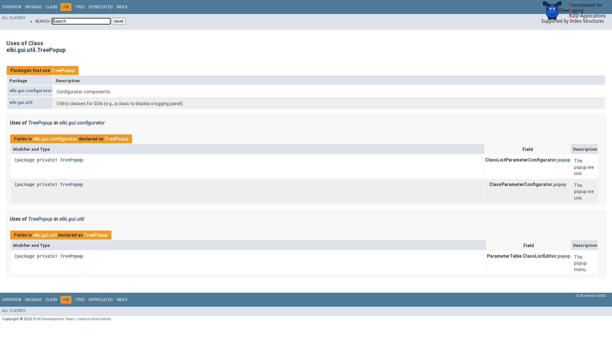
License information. (94, 319)
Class (51, 7)
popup (563, 159)
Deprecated (101, 7)
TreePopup (63, 70)
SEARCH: (43, 21)
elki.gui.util (21, 102)
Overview (11, 7)
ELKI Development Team (54, 319)
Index (122, 7)
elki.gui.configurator (31, 90)
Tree (80, 7)
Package (33, 7)
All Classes (13, 18)
